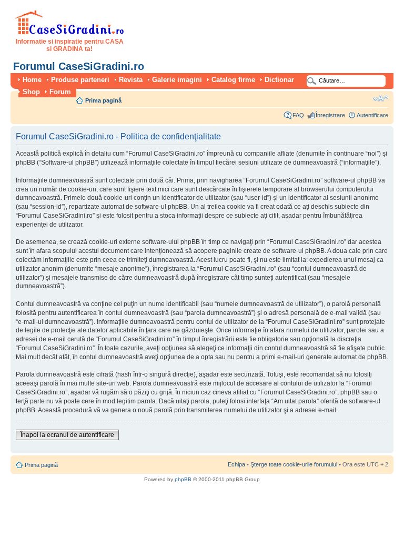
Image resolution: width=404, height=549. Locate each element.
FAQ (298, 115)
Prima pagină (103, 100)
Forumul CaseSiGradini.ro (78, 66)
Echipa (236, 464)
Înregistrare (330, 115)
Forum (60, 92)
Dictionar (279, 80)
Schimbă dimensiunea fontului (380, 98)
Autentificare (372, 115)
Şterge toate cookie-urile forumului (293, 464)
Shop (31, 92)
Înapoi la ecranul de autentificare (67, 435)
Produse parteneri (80, 80)
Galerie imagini (177, 80)
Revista (131, 80)
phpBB (183, 479)
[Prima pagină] (69, 32)
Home (32, 80)
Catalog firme (233, 80)
